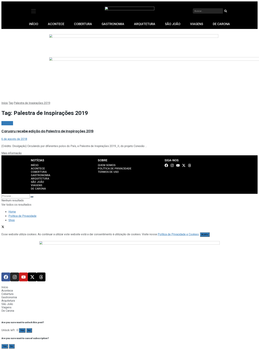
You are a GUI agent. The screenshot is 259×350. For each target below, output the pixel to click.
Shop (11, 220)
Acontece (7, 123)
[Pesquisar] (225, 11)
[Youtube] (178, 165)
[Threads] (189, 165)
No (29, 330)
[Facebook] (166, 165)
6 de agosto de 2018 (14, 139)
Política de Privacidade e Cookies (178, 234)
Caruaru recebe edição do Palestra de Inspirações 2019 (47, 131)
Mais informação (11, 153)
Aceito (204, 234)
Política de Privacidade (22, 216)
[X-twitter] (184, 165)
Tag (11, 103)
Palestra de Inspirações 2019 (32, 103)
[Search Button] (31, 196)
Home (12, 212)
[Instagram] (172, 165)
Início (4, 103)
